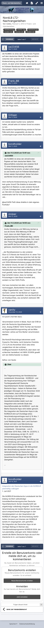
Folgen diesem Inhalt (20, 604)
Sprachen (12, 624)
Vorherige (9, 39)
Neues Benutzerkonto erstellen (22, 581)
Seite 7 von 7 (22, 39)
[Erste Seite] (3, 39)
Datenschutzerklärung (27, 624)
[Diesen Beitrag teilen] (40, 49)
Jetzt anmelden (22, 597)
